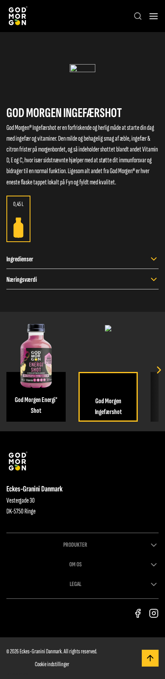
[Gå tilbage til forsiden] (17, 16)
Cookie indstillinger (52, 664)
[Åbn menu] (154, 16)
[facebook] (138, 613)
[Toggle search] (137, 16)
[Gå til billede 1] (82, 77)
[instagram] (154, 613)
